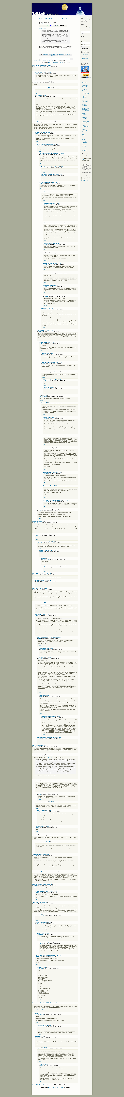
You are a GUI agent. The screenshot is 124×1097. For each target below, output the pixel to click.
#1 (57, 65)
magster (46, 223)
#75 (52, 648)
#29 (46, 588)
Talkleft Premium (85, 143)
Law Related (84, 128)
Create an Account (58, 62)
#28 (60, 955)
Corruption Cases (85, 100)
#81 (67, 500)
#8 (52, 132)
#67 (59, 716)
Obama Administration (86, 137)
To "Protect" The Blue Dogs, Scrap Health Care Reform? (43, 60)
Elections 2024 (84, 89)
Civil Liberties (84, 97)
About (85, 26)
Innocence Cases (85, 122)
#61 (60, 602)
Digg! (46, 25)
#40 (56, 891)
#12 (56, 182)
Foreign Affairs (84, 118)
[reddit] (53, 25)
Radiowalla (36, 885)
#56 (60, 263)
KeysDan (44, 175)
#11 (56, 541)
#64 (58, 285)
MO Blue (44, 372)
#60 (54, 387)
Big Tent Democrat (44, 21)
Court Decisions (85, 101)
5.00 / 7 (53, 541)
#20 (52, 330)
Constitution (84, 98)
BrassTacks (36, 872)
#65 (50, 657)
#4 (50, 81)
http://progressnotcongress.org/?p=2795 (42, 1009)
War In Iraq (84, 149)
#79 (60, 472)
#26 (53, 308)
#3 (51, 884)
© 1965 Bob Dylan (84, 180)
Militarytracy (47, 501)
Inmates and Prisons (85, 121)
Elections (83, 113)
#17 (41, 914)
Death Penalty (84, 105)
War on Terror (84, 150)
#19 (51, 558)
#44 (52, 353)
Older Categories (85, 139)
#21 (43, 1013)
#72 (60, 737)
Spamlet (46, 286)
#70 (48, 854)
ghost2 (37, 615)
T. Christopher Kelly (85, 59)
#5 (52, 87)
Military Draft (84, 134)
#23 (52, 922)
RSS (87, 26)
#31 (45, 745)
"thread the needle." (49, 757)
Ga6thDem (38, 781)
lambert (35, 574)
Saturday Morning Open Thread (48, 54)
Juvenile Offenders (85, 126)
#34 (63, 153)
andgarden (36, 755)
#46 (41, 780)
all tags (43, 23)
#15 (45, 95)
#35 (62, 166)
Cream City (40, 145)
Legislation (84, 129)
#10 (58, 144)
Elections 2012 (84, 88)
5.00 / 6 (52, 121)
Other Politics (54, 21)
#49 (50, 252)
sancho (43, 363)
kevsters (35, 1004)
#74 (57, 447)
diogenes (35, 903)
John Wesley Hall (85, 61)
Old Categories (84, 141)
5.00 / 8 (54, 65)
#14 (46, 902)
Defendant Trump (85, 85)
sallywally (40, 510)
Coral (37, 581)
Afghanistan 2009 (85, 94)
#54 (54, 1025)
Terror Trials (84, 146)
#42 (66, 222)
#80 (56, 485)
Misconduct (84, 135)
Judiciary (83, 125)
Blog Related (84, 96)
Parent (37, 78)
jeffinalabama (36, 66)
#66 (48, 695)
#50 (48, 614)
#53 (40, 834)
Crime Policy (84, 104)
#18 (52, 191)
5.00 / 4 (41, 95)
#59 (49, 841)
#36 (65, 566)
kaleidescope (36, 746)
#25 (46, 1047)
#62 (60, 379)
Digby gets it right (42, 28)
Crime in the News (85, 102)
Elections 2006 (84, 114)
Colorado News (84, 82)
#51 (55, 793)
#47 (60, 243)
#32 (47, 1064)
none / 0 (58, 166)
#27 (50, 573)
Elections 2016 (84, 86)
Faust (37, 73)
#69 (56, 417)
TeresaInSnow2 (45, 192)
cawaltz (35, 122)
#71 (52, 435)
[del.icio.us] (51, 25)
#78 (57, 871)
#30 (53, 342)
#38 (55, 942)
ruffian (41, 154)
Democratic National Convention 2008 (85, 109)
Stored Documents (85, 110)
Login (50, 62)
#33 (48, 933)
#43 (48, 402)
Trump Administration (85, 93)
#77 (51, 967)
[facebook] (56, 25)
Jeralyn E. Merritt (85, 54)
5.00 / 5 (49, 191)
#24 (45, 1036)
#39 (57, 509)
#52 (57, 272)
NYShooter (46, 448)
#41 (51, 826)
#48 (53, 801)
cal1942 (46, 296)
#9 (54, 534)
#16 (57, 1002)
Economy (83, 90)
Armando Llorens (85, 58)
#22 (46, 395)
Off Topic (83, 138)
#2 (50, 72)
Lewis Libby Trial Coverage (85, 131)
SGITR (37, 96)
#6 (54, 121)
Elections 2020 (84, 117)
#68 (54, 295)
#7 (43, 521)
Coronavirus (84, 84)
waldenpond (40, 934)
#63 (60, 637)
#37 (44, 754)
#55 (61, 174)
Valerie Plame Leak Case (86, 147)
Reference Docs (85, 92)
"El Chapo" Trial (85, 111)
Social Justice (84, 145)
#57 (62, 371)
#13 (56, 550)
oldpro (35, 82)
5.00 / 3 (54, 285)
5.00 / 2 (57, 243)
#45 (61, 362)
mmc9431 (36, 855)
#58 (59, 203)
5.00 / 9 (58, 371)
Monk (84, 159)
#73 (50, 580)
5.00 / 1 (50, 87)
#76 (50, 810)
